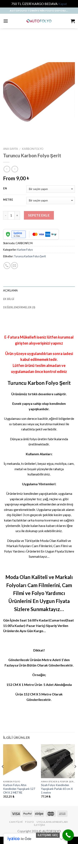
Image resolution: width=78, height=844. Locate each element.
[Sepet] (73, 21)
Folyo (29, 821)
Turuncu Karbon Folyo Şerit (30, 256)
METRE (8, 199)
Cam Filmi (16, 821)
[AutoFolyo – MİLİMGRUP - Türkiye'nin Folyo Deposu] (39, 21)
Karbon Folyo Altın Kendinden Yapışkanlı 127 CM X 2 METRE (19, 788)
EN (5, 188)
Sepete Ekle (39, 215)
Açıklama (10, 290)
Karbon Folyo (32, 148)
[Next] (75, 775)
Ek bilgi (8, 299)
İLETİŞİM (39, 824)
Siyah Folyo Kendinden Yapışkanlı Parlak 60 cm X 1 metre (57, 788)
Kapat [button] (62, 4)
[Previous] (3, 775)
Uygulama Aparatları (52, 821)
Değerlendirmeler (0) (19, 307)
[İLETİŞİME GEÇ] (68, 835)
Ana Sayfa (10, 148)
